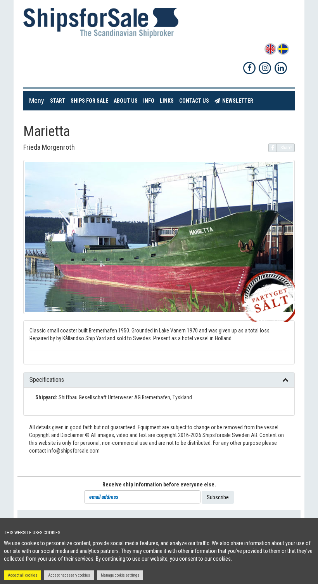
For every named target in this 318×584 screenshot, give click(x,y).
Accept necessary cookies (69, 575)
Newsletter (238, 100)
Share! (286, 147)
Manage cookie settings (120, 575)
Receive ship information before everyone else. (159, 484)
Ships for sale (91, 100)
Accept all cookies (22, 575)
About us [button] (126, 101)
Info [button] (148, 101)
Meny (36, 100)
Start (59, 100)
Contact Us (195, 100)
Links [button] (167, 101)
